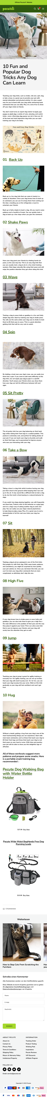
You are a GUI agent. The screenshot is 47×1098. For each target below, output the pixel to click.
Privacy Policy (7, 1047)
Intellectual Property (10, 1058)
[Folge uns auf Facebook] (4, 1069)
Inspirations (30, 1050)
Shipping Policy (8, 1052)
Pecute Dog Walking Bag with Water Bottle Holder (23, 773)
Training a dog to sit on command (14, 562)
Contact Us (6, 1044)
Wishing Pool (30, 1047)
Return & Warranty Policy (11, 1055)
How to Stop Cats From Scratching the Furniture (21, 965)
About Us (6, 1041)
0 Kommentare (11, 909)
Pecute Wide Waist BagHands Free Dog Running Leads (23, 843)
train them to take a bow (13, 511)
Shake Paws (18, 222)
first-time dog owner (20, 116)
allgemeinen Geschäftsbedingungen (17, 987)
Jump (12, 638)
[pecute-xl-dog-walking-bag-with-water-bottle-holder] (23, 804)
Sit (10, 523)
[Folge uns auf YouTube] (14, 1069)
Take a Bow (17, 450)
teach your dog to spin (23, 379)
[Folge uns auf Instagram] (9, 1069)
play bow (40, 504)
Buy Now (26, 830)
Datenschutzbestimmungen (12, 989)
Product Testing (31, 1044)
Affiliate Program (32, 1058)
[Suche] (35, 9)
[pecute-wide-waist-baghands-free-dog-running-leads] (23, 870)
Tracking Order (31, 1041)
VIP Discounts (30, 1055)
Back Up (16, 159)
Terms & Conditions (9, 1050)
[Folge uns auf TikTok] (19, 1069)
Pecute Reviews (31, 1052)
